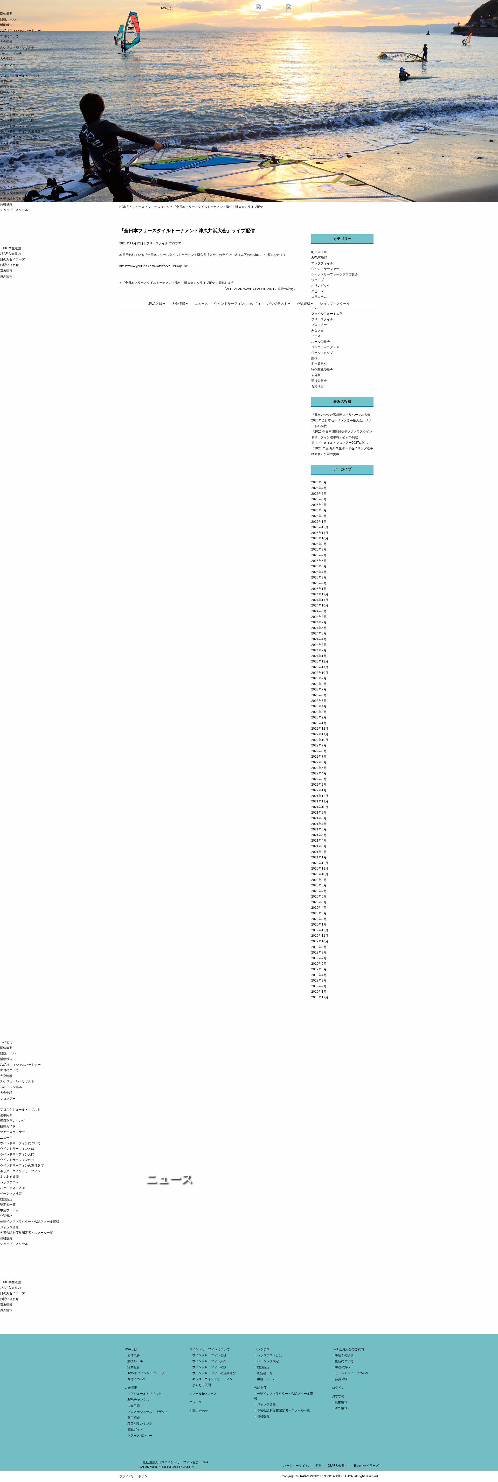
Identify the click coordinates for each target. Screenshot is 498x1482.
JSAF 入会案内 (10, 254)
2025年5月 (319, 566)
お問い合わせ (9, 265)
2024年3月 (319, 645)
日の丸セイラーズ (12, 259)
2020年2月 (319, 919)
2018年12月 (319, 997)
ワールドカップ (322, 353)
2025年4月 (319, 572)
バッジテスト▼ (279, 304)
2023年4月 (319, 706)
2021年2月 (319, 852)
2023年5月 (319, 701)
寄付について (9, 36)
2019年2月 (319, 986)
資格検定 (317, 386)
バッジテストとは (12, 154)
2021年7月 (319, 824)
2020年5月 (319, 902)
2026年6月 (319, 494)
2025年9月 (319, 544)
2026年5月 (319, 499)
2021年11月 (319, 801)
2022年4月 (319, 773)
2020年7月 (319, 891)
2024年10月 (319, 605)
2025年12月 (319, 527)
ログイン (338, 1387)
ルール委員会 (320, 341)
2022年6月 (319, 762)
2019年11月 (319, 935)
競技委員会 (319, 381)
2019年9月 (319, 947)
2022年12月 (319, 728)
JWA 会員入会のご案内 (348, 1349)
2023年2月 (319, 717)
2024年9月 (319, 611)
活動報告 (6, 25)
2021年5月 (319, 835)
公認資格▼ (305, 304)
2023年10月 (319, 673)
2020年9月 (319, 880)
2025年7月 (319, 555)
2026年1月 (319, 522)
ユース (316, 336)
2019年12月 (319, 930)
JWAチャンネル (11, 53)
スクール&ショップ (202, 1393)
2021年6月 (319, 829)
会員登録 (341, 1379)
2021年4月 (319, 840)
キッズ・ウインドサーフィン (20, 137)
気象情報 (6, 270)
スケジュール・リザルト (17, 47)
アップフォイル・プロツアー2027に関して (341, 442)
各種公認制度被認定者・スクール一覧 (26, 199)
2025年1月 (319, 589)
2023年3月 (319, 712)
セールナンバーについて (352, 1373)
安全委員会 (319, 364)
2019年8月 (319, 952)
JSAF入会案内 (338, 1465)
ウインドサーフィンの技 (17, 126)
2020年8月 (319, 885)
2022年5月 (319, 768)
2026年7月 (319, 488)
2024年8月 (319, 617)
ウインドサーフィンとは (17, 115)
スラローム (319, 297)
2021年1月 (319, 857)
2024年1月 (319, 656)
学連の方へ (342, 1367)
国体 (314, 358)
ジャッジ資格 (9, 193)
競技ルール (8, 19)
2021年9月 (319, 812)
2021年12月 (319, 796)
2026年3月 (319, 510)
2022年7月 (319, 756)
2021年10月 (319, 807)
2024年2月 (319, 650)
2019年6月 (319, 963)
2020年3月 (319, 913)
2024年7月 (319, 622)
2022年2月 (319, 784)
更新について (344, 1361)
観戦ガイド (8, 92)
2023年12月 (319, 661)
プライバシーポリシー (134, 1476)
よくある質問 (9, 143)
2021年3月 (319, 846)
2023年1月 (319, 723)
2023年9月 (319, 678)
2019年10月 (319, 941)
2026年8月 (319, 482)
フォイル (317, 308)
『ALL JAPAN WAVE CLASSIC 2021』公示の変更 (258, 289)
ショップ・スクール (14, 210)
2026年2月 (319, 516)
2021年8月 (319, 818)
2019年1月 (319, 991)
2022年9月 (319, 745)
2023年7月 (319, 689)
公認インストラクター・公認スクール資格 (29, 187)
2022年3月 (319, 779)
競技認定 (6, 165)
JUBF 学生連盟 (10, 248)
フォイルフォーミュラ (326, 313)
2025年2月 (319, 583)
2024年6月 (319, 628)
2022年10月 (319, 740)
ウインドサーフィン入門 (17, 120)
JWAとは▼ (157, 304)
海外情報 (6, 276)
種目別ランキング (12, 87)
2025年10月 (319, 538)
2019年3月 (319, 980)
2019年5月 (319, 969)
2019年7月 (319, 958)
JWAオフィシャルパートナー (20, 30)
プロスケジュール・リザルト (20, 75)
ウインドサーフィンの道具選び (22, 131)
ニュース (6, 103)
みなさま (317, 330)
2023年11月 (319, 667)
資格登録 (6, 204)
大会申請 (6, 58)
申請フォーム (9, 176)
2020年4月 (319, 907)
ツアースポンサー (12, 98)
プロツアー (319, 325)
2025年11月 (319, 533)
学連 (318, 1465)
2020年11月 (319, 868)
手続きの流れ (344, 1355)
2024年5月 (319, 633)
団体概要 (6, 14)
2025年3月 (319, 577)
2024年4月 (319, 639)
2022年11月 (319, 734)
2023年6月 (319, 695)
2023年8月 (319, 684)
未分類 (316, 375)
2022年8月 (319, 751)
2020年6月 (319, 896)
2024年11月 (319, 600)
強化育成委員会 (322, 369)
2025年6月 (319, 561)
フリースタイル (322, 319)
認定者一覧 (8, 171)
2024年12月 (319, 594)
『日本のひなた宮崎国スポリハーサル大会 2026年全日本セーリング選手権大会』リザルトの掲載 (342, 420)
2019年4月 (319, 975)
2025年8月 (319, 549)
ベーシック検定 (11, 159)
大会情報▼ (180, 304)
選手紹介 (6, 81)
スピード (317, 291)
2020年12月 (319, 863)
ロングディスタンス (325, 347)
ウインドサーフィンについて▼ (237, 304)
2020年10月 (319, 874)
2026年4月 (319, 505)
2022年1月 (319, 790)
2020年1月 (319, 924)
